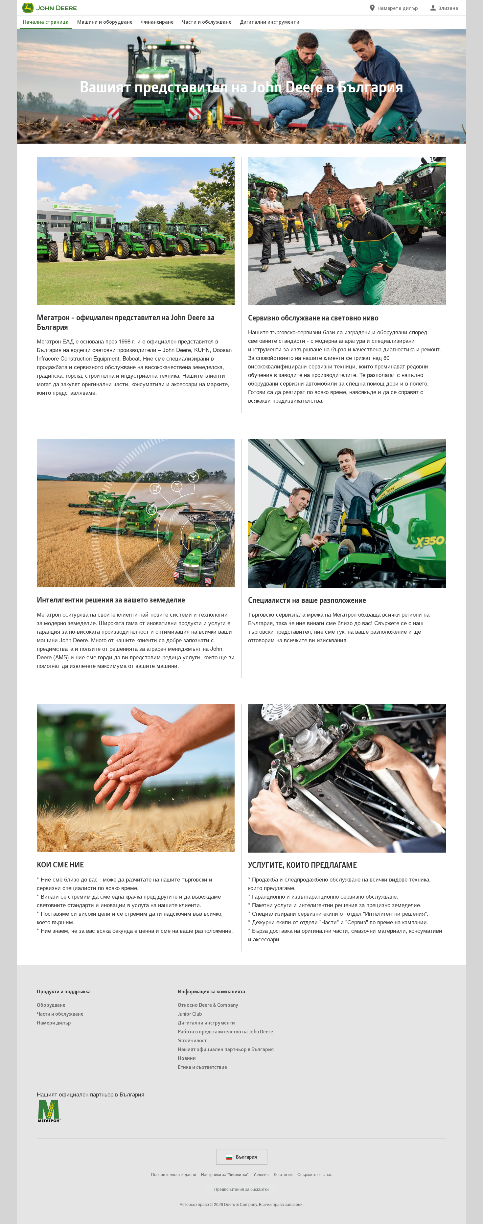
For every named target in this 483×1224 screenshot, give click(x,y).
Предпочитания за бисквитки (241, 1189)
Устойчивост (192, 1040)
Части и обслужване (206, 22)
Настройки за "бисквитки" (224, 1174)
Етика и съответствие (202, 1066)
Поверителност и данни (173, 1174)
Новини (187, 1057)
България (246, 1156)
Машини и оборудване (104, 22)
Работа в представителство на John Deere (225, 1031)
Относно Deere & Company (208, 1004)
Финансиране (157, 22)
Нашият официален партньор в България (226, 1049)
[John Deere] (53, 8)
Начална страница (46, 22)
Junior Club (190, 1013)
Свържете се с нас (314, 1174)
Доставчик (283, 1174)
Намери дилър (54, 1022)
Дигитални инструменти (269, 22)
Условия (261, 1174)
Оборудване (51, 1004)
